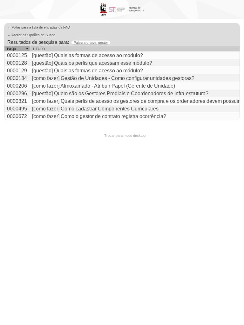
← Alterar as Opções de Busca (31, 35)
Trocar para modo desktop (125, 135)
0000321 (17, 101)
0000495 (17, 108)
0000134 (17, 78)
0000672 (17, 116)
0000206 (17, 86)
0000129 (17, 70)
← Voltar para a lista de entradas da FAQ (38, 27)
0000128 (17, 63)
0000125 (17, 55)
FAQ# (11, 49)
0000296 (17, 93)
